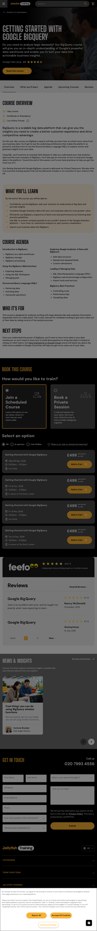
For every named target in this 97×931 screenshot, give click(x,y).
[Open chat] (89, 923)
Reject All (36, 915)
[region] (48, 909)
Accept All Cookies (61, 915)
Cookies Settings (48, 925)
